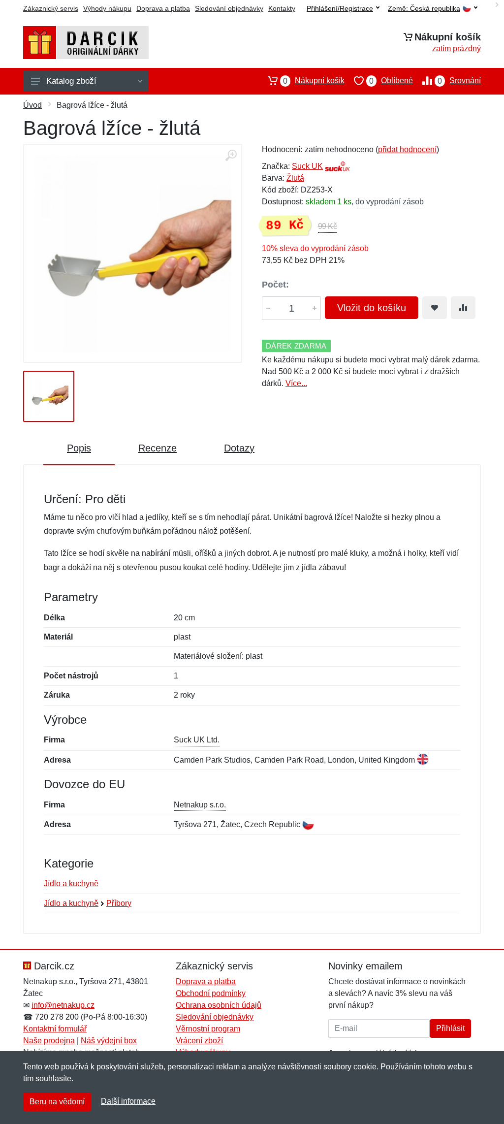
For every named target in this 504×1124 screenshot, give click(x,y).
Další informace (128, 1101)
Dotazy (239, 448)
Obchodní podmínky (211, 993)
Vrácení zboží (199, 1040)
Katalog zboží (71, 81)
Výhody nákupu (107, 8)
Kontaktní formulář (55, 1029)
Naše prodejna (49, 1040)
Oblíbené (391, 80)
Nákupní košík (314, 80)
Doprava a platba (163, 8)
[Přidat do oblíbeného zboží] (434, 307)
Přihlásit (450, 1028)
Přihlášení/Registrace (340, 8)
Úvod (32, 105)
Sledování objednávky (229, 8)
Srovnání (459, 80)
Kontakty (281, 8)
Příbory (118, 903)
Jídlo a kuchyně (71, 883)
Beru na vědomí (57, 1101)
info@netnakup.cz (63, 1005)
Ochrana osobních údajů (218, 1005)
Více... (296, 383)
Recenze (157, 448)
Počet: (275, 284)
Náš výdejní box (109, 1040)
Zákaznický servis (50, 8)
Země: (424, 8)
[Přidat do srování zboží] (463, 307)
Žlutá (295, 178)
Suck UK (307, 166)
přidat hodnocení (407, 149)
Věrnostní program (208, 1029)
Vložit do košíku (371, 307)
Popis (79, 448)
